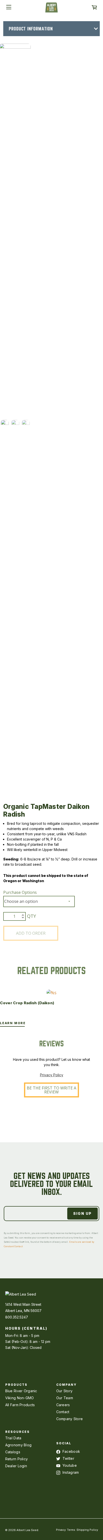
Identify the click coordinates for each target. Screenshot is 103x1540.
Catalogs (12, 1452)
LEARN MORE (13, 1023)
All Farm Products (20, 1405)
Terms (71, 1530)
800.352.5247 (16, 1317)
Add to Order (31, 933)
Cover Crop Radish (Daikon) (27, 1003)
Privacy (61, 1530)
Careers (63, 1405)
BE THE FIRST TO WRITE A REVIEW (51, 1090)
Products (16, 1384)
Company (66, 1384)
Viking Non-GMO (19, 1398)
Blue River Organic (21, 1391)
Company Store (69, 1419)
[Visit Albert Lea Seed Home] (51, 9)
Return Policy (16, 1459)
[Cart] (94, 7)
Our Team (64, 1398)
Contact (63, 1412)
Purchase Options (20, 892)
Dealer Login (16, 1466)
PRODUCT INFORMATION (31, 28)
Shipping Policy (87, 1530)
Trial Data (13, 1438)
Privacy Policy (51, 1075)
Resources (17, 1432)
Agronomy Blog (18, 1445)
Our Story (64, 1391)
